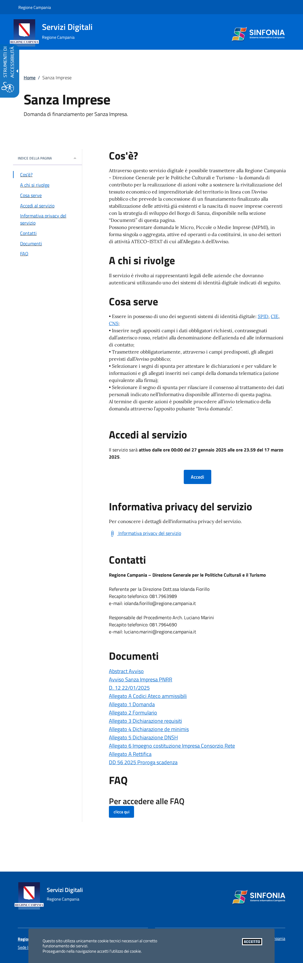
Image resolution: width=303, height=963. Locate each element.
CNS (113, 323)
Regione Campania (34, 7)
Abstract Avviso (126, 671)
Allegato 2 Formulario (133, 713)
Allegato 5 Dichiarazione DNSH (143, 737)
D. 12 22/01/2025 (129, 688)
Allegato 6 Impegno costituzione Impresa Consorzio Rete (172, 746)
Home (30, 77)
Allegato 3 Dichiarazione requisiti (145, 721)
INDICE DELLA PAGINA (35, 158)
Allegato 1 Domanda (132, 704)
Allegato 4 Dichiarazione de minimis (149, 729)
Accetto (252, 941)
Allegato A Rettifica (130, 754)
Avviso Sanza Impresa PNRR (140, 679)
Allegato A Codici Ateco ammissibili (148, 696)
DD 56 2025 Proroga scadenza (143, 762)
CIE (274, 316)
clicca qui (121, 812)
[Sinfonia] (258, 30)
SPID (263, 316)
